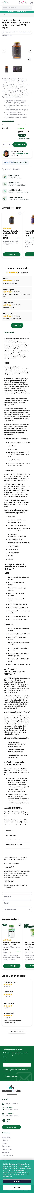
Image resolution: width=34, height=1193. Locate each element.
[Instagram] (8, 1120)
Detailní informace (8, 121)
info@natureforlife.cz (12, 1103)
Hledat (29, 7)
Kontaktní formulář (11, 1127)
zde (11, 1177)
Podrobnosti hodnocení (25, 32)
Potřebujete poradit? (20, 153)
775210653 (12, 1108)
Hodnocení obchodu (17, 268)
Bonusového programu (20, 162)
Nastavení (17, 1181)
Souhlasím (17, 1187)
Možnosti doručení (24, 139)
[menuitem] (6, 1137)
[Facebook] (3, 1120)
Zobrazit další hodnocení (17, 1031)
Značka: (6, 35)
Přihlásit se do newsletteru (11, 1076)
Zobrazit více (17, 325)
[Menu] (31, 2)
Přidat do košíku (18, 144)
